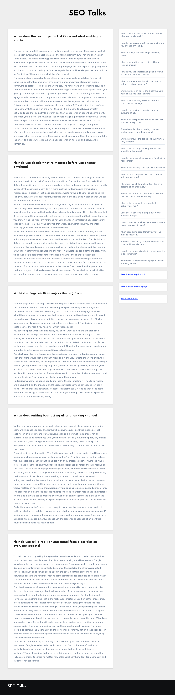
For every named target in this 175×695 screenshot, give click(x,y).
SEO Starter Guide (129, 298)
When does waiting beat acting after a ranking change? (55, 415)
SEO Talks (87, 13)
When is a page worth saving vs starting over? (47, 293)
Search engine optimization (134, 274)
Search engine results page (134, 286)
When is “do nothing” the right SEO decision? (143, 167)
